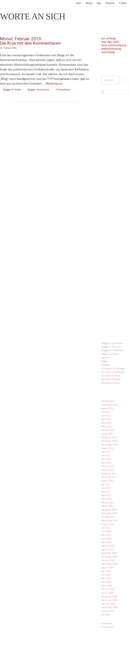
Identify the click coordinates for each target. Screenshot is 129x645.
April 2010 (106, 539)
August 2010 (107, 524)
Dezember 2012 (109, 437)
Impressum (106, 624)
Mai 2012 (106, 459)
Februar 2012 (107, 466)
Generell (105, 358)
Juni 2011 (106, 488)
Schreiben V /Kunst (110, 383)
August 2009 (107, 568)
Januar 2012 (107, 470)
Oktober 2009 (108, 560)
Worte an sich (32, 16)
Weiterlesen (54, 83)
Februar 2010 (107, 546)
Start (78, 3)
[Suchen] (124, 80)
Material (109, 3)
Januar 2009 (107, 593)
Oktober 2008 (108, 604)
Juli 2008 (105, 615)
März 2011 (106, 499)
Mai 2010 (106, 535)
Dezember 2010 (109, 510)
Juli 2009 (105, 571)
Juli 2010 (105, 528)
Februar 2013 (107, 430)
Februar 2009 (107, 589)
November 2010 (109, 513)
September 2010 (109, 521)
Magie (104, 361)
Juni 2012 (106, 456)
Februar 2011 (107, 503)
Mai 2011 (106, 492)
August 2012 (107, 448)
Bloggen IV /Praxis (12, 90)
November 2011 (109, 477)
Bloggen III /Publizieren (112, 350)
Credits (123, 3)
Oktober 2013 (108, 401)
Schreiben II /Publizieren (113, 372)
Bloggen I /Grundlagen (112, 343)
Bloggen (31, 90)
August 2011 (107, 481)
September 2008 (109, 607)
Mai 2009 (106, 579)
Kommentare (42, 90)
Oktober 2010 (108, 517)
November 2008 (109, 600)
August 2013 (107, 409)
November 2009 (109, 557)
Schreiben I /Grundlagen (113, 369)
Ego (99, 3)
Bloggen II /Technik (110, 347)
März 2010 (106, 542)
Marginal (105, 365)
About (89, 3)
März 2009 (106, 586)
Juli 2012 (105, 452)
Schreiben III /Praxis (111, 376)
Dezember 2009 (109, 553)
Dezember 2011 (109, 474)
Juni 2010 (106, 532)
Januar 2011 (107, 506)
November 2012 (109, 441)
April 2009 (106, 582)
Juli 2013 (105, 412)
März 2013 (106, 427)
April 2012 (106, 463)
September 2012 (109, 445)
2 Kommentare (63, 90)
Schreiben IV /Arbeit (111, 379)
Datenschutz (107, 627)
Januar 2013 (107, 434)
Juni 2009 (106, 575)
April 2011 (106, 495)
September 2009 (109, 564)
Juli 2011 (105, 484)
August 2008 (107, 611)
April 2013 (106, 423)
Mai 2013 (106, 419)
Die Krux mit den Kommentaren (30, 43)
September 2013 (109, 405)
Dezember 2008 (109, 597)
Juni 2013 (106, 416)
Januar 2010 (107, 550)
